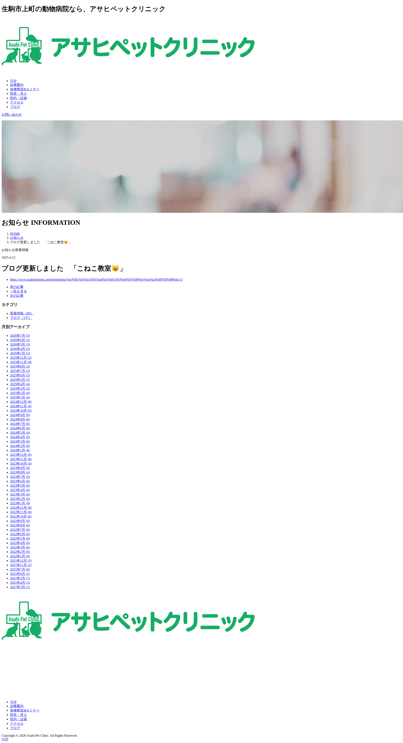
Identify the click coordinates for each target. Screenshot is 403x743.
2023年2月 (20, 499)
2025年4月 (20, 384)
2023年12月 (20, 454)
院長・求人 (18, 93)
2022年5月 (20, 538)
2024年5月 (20, 432)
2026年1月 (20, 353)
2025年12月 (20, 357)
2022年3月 (20, 547)
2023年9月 (20, 468)
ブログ (15, 107)
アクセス (17, 102)
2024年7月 (20, 424)
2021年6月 (20, 574)
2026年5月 (20, 344)
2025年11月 (20, 362)
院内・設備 (18, 98)
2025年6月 (20, 375)
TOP (13, 81)
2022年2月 (20, 552)
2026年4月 (20, 349)
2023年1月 (20, 503)
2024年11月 (20, 406)
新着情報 (22, 313)
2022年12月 (20, 507)
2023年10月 (20, 463)
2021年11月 (20, 565)
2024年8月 (20, 419)
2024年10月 (20, 410)
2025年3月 (20, 388)
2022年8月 (20, 525)
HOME (15, 233)
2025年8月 (20, 366)
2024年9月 (20, 415)
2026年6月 (20, 340)
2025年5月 (20, 379)
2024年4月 (20, 437)
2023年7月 (20, 477)
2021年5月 (20, 578)
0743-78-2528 (11, 678)
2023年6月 (20, 481)
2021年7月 (20, 569)
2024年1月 (20, 450)
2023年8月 (20, 472)
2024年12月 (20, 402)
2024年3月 (20, 441)
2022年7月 (20, 529)
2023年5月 (20, 485)
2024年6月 (20, 428)
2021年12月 (20, 560)
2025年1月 (20, 397)
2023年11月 (20, 459)
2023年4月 (20, 490)
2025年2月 (20, 393)
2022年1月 (20, 556)
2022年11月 (20, 512)
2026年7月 (20, 335)
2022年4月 (20, 543)
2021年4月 (20, 582)
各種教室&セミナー (24, 89)
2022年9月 (20, 521)
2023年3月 (20, 494)
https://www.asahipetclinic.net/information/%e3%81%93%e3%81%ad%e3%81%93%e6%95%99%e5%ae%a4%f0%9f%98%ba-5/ (96, 279)
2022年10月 (20, 516)
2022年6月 (20, 534)
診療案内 (17, 85)
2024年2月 (20, 446)
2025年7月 (20, 371)
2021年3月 (20, 587)
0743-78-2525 (11, 670)
